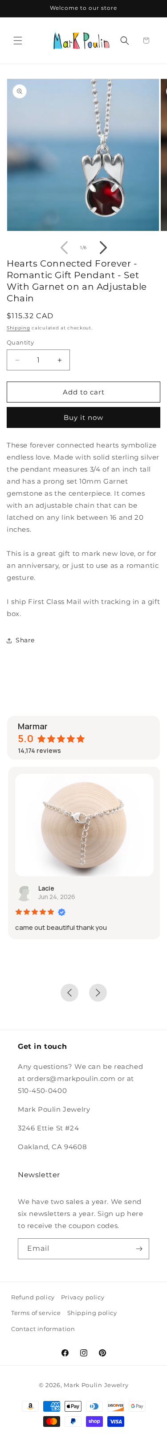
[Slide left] (64, 248)
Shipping (18, 328)
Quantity (20, 342)
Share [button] (25, 640)
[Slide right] (103, 248)
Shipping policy (92, 1312)
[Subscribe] (139, 1248)
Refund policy (33, 1297)
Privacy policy (82, 1297)
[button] (18, 40)
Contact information (43, 1328)
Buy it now (83, 417)
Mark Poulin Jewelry (96, 1385)
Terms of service (36, 1312)
